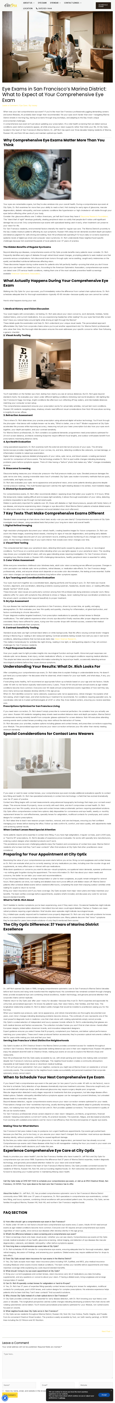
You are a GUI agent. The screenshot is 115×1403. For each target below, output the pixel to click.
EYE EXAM (42, 3)
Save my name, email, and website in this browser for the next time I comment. (39, 1391)
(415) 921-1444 (45, 8)
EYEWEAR (54, 3)
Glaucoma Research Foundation (94, 216)
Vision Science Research (65, 639)
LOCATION (27, 8)
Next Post (107, 1331)
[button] (33, 3)
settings (62, 1398)
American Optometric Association (25, 273)
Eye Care (23, 105)
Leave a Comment (10, 105)
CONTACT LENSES (71, 3)
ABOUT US (27, 3)
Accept (104, 1395)
